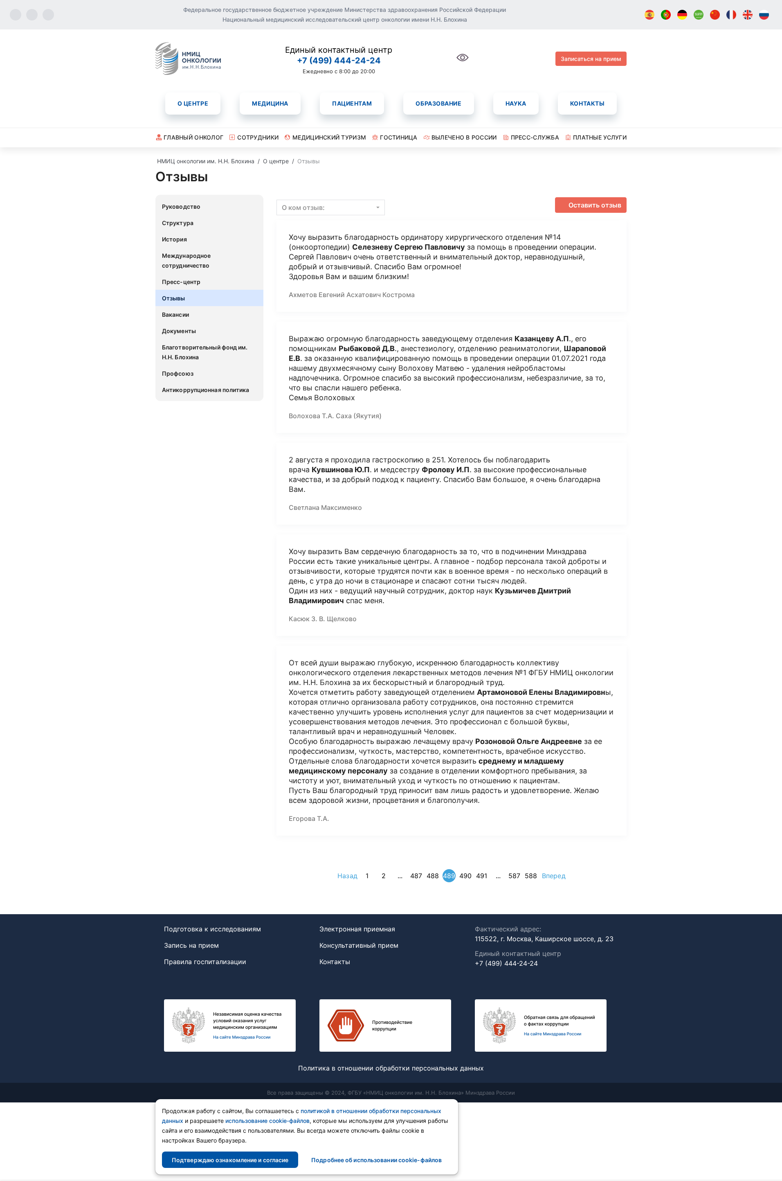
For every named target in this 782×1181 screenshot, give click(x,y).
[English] (747, 15)
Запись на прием (191, 945)
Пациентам (352, 103)
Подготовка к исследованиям (212, 929)
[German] (682, 15)
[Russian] (764, 15)
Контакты (587, 103)
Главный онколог (193, 137)
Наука (516, 103)
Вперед (554, 876)
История (174, 239)
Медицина (270, 103)
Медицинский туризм (329, 137)
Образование (438, 103)
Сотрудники (258, 137)
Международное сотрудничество (186, 260)
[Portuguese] (666, 15)
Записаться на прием (591, 58)
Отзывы (173, 298)
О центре (193, 103)
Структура (177, 222)
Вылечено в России (464, 137)
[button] (330, 207)
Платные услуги (600, 137)
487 (416, 876)
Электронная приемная (357, 929)
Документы (179, 330)
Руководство (181, 206)
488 (433, 876)
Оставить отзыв (595, 205)
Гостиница (399, 137)
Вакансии (175, 314)
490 (465, 876)
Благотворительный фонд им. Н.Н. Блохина (205, 352)
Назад (347, 876)
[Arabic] (698, 15)
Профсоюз (177, 373)
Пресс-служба (535, 137)
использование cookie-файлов (267, 1120)
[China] (715, 15)
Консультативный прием (358, 945)
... (400, 876)
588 (531, 876)
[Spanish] (649, 15)
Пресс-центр (181, 281)
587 (514, 876)
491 (481, 876)
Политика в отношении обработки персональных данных (391, 1068)
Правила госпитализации (205, 962)
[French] (731, 15)
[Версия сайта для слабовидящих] (462, 62)
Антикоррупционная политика (205, 389)
